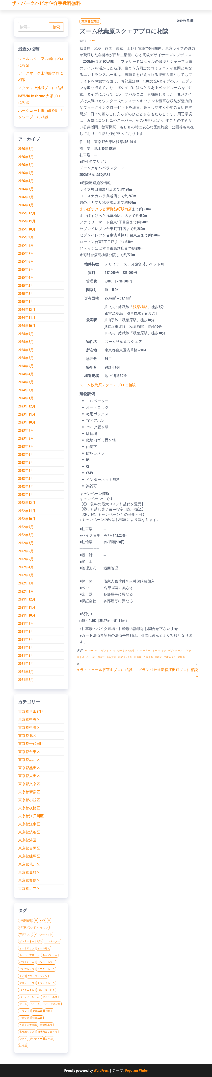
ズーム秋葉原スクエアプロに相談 (108, 384)
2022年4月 (26, 566)
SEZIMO (92, 40)
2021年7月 (26, 639)
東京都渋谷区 (29, 831)
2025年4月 (26, 277)
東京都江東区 (29, 823)
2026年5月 (26, 172)
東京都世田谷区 (31, 711)
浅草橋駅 (140, 306)
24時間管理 (25, 920)
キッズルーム (49, 955)
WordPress (101, 1070)
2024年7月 (26, 349)
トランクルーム (46, 983)
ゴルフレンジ (26, 969)
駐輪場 (181, 657)
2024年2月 (26, 389)
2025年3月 (26, 285)
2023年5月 (26, 462)
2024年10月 (26, 325)
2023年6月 (26, 454)
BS (86, 650)
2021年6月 (26, 647)
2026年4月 (26, 180)
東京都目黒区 (29, 848)
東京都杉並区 (29, 799)
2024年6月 (26, 357)
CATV (91, 650)
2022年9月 (26, 526)
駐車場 (49, 1038)
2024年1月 (26, 397)
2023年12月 (26, 405)
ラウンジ (24, 1010)
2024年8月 (26, 341)
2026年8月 (26, 148)
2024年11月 (26, 317)
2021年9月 (26, 623)
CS (96, 650)
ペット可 (90, 657)
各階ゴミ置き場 (28, 1024)
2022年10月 (26, 518)
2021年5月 (26, 655)
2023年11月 (26, 414)
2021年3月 (26, 671)
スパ (21, 976)
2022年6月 (26, 550)
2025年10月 (26, 228)
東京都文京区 (29, 783)
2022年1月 (26, 591)
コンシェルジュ (46, 962)
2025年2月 (26, 293)
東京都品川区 (29, 759)
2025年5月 (26, 269)
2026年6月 (26, 164)
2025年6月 (26, 261)
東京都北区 (27, 735)
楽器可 (158, 657)
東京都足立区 (29, 888)
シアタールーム (46, 969)
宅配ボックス (125, 657)
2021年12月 (26, 599)
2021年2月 (26, 679)
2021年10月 (26, 615)
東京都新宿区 (29, 791)
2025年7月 (26, 253)
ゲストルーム (26, 962)
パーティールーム (29, 997)
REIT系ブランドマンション (33, 927)
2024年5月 (26, 365)
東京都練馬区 (29, 855)
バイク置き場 (26, 990)
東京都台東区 (90, 21)
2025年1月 (26, 301)
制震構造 (37, 1017)
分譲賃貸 (111, 657)
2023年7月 (26, 446)
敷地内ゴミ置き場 (143, 657)
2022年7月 (26, 542)
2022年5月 (26, 558)
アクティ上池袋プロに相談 (40, 87)
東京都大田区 (29, 775)
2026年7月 (26, 156)
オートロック (159, 650)
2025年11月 (26, 220)
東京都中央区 (29, 719)
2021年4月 (26, 663)
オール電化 (43, 948)
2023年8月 (26, 438)
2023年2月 (26, 486)
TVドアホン (105, 650)
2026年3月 (26, 188)
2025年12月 (26, 212)
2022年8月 (26, 534)
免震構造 (37, 1010)
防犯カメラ (170, 657)
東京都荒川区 (29, 864)
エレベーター (143, 650)
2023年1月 (26, 494)
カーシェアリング (29, 955)
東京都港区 (27, 839)
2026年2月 (26, 196)
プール (23, 1003)
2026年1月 (26, 204)
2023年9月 (26, 430)
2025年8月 (26, 245)
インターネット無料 (123, 650)
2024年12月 (26, 309)
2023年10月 (26, 422)
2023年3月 (26, 478)
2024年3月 (26, 381)
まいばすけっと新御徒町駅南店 (106, 208)
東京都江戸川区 (31, 815)
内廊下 (101, 657)
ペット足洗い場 (51, 1003)
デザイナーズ (175, 650)
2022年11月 (26, 510)
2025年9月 (26, 236)
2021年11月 (26, 607)
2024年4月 (26, 373)
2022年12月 (26, 502)
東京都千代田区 (31, 743)
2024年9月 (26, 333)
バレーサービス (46, 990)
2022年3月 (26, 574)
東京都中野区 (29, 727)
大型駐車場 (46, 1024)
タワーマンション (37, 976)
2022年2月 (26, 582)
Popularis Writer (136, 1070)
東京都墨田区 (29, 767)
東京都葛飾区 (29, 872)
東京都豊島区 (29, 880)
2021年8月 (26, 631)
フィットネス (49, 997)
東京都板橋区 (29, 807)
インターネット (43, 934)
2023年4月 (26, 470)
